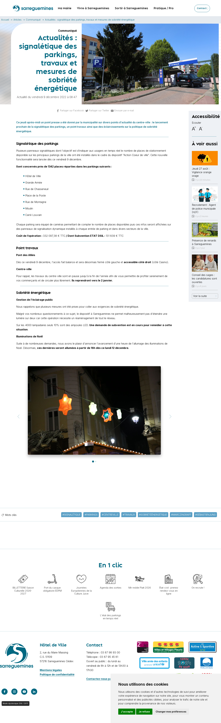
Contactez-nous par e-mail (103, 678)
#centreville (110, 514)
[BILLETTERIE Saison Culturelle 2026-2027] (23, 572)
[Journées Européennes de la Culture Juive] (81, 572)
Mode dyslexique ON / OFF (15, 703)
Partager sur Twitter (99, 110)
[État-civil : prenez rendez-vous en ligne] (168, 572)
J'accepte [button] (127, 711)
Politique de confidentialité (57, 674)
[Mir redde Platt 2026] (139, 572)
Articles (17, 19)
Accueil (5, 19)
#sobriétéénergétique (153, 514)
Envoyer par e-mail (124, 110)
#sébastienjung (205, 514)
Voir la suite (200, 296)
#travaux (129, 514)
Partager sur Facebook (72, 110)
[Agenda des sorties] (110, 572)
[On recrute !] (197, 572)
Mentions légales (51, 670)
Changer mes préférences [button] (171, 711)
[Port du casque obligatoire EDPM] (52, 572)
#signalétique (71, 514)
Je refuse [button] (144, 711)
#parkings (91, 514)
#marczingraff (181, 514)
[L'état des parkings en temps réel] (110, 600)
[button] (18, 416)
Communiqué (33, 19)
